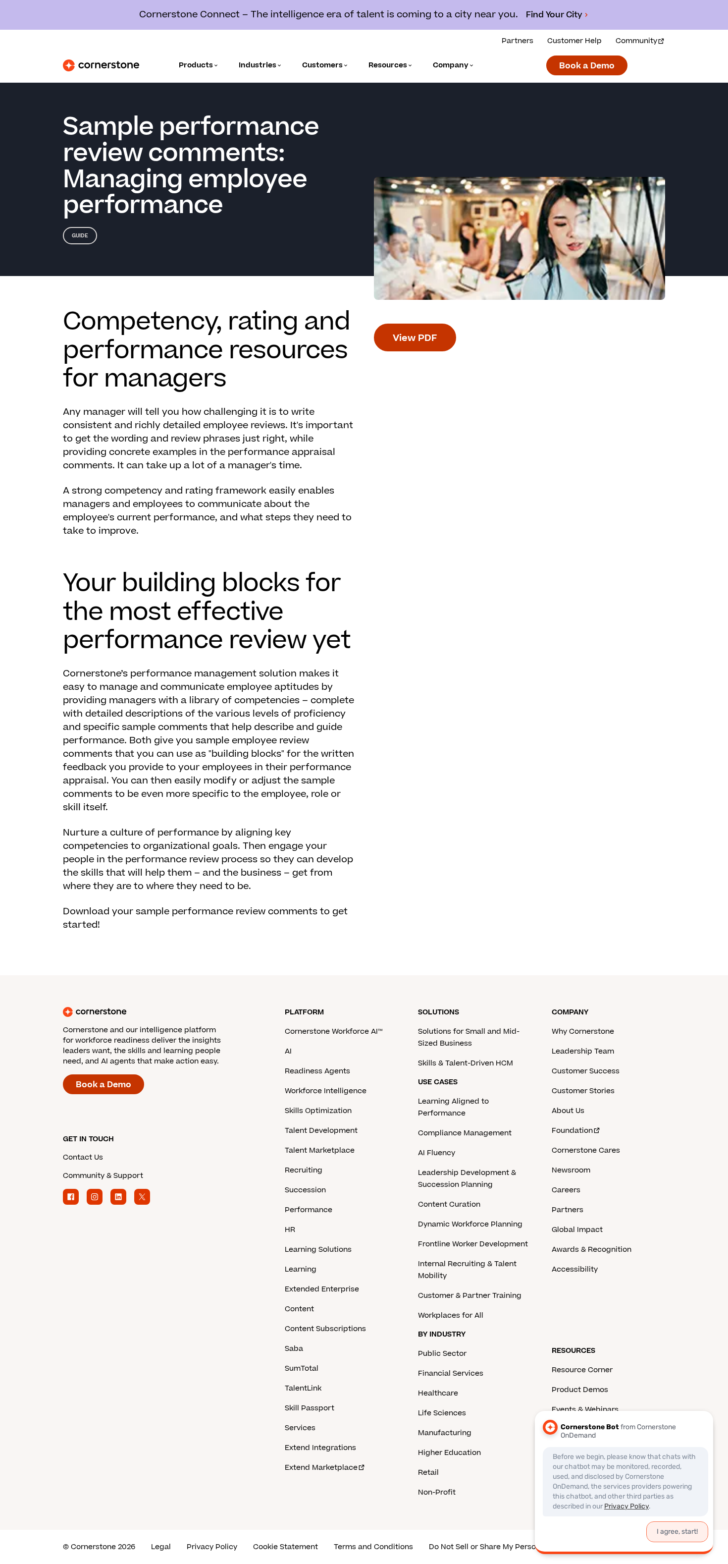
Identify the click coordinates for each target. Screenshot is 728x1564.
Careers (566, 1190)
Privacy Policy (212, 1547)
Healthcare (438, 1393)
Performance (308, 1210)
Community (636, 41)
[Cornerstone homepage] (158, 1012)
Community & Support (103, 1176)
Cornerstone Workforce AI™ (333, 1031)
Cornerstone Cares (586, 1150)
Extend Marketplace (321, 1467)
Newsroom (571, 1170)
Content (299, 1309)
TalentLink (303, 1388)
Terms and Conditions (373, 1547)
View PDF (415, 338)
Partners (517, 41)
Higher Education (449, 1453)
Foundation (572, 1130)
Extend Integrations (320, 1448)
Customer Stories (583, 1091)
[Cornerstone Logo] (101, 65)
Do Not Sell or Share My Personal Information (510, 1547)
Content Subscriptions (325, 1329)
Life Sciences (442, 1413)
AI (288, 1051)
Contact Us (83, 1157)
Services (300, 1428)
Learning (300, 1269)
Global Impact (577, 1230)
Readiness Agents (317, 1071)
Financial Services (450, 1373)
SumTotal (301, 1368)
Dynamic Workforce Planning (470, 1224)
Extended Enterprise (322, 1289)
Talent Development (321, 1130)
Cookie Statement (285, 1547)
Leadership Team (583, 1051)
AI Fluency (436, 1153)
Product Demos (580, 1390)
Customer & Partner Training (469, 1295)
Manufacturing (444, 1433)
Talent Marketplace (320, 1150)
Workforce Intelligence (325, 1091)
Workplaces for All (450, 1315)
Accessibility (575, 1269)
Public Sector (442, 1353)
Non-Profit (437, 1492)
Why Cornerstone (583, 1031)
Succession (305, 1190)
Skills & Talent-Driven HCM (465, 1063)
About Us (568, 1111)
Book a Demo (587, 66)
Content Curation (449, 1204)
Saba (294, 1348)
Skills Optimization (318, 1111)
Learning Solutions (318, 1249)
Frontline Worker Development (473, 1244)
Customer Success (586, 1071)
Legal (161, 1547)
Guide (80, 235)
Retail (428, 1472)
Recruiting (303, 1170)
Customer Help (574, 41)
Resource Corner (582, 1370)
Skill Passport (309, 1408)
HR (290, 1230)
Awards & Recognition (591, 1249)
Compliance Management (465, 1133)
